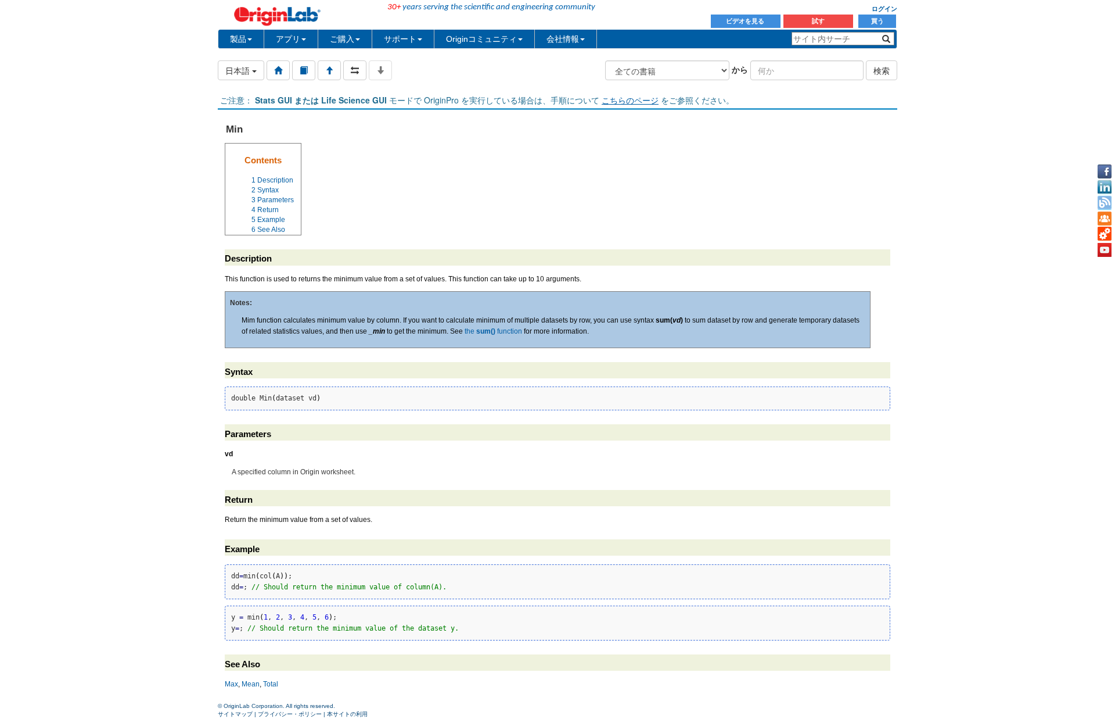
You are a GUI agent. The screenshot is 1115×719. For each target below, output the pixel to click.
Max (231, 684)
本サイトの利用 (347, 714)
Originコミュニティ (481, 39)
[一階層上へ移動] (329, 70)
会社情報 (562, 39)
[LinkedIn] (1104, 187)
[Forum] (1104, 218)
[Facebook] (1104, 171)
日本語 (238, 70)
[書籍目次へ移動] (303, 70)
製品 (238, 39)
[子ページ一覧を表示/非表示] (380, 70)
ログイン (884, 8)
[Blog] (1104, 202)
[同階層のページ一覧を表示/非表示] (354, 70)
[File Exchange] (1104, 234)
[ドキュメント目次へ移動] (278, 70)
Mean (251, 684)
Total (270, 684)
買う (877, 20)
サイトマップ (235, 714)
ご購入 (342, 39)
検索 (881, 70)
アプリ (288, 39)
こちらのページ (630, 100)
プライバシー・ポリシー (290, 714)
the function (493, 331)
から (740, 69)
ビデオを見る (746, 20)
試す (818, 20)
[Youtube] (1104, 249)
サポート (400, 39)
